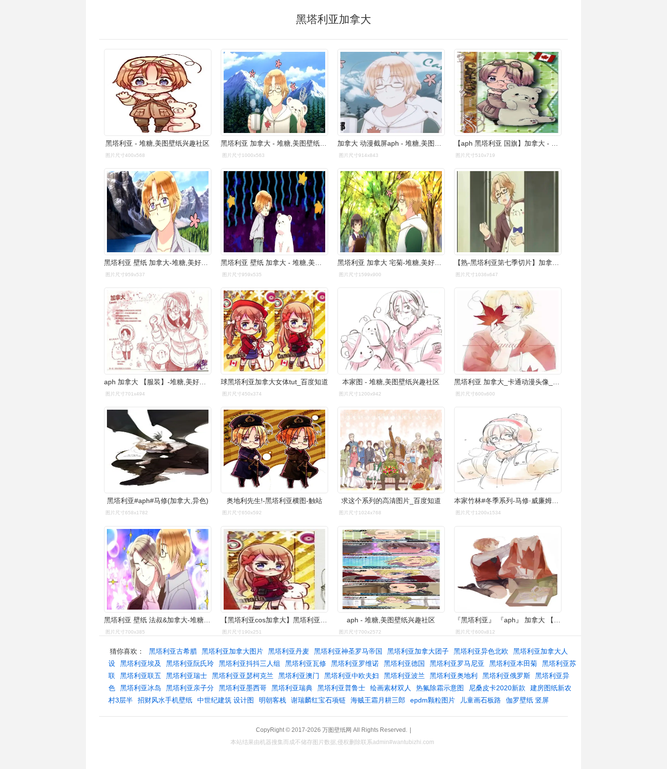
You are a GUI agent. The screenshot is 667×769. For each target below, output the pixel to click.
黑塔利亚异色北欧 (481, 651)
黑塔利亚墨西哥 (243, 688)
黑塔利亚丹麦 (288, 651)
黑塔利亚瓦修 (305, 663)
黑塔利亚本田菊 (513, 663)
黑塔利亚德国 (404, 663)
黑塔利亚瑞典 (292, 688)
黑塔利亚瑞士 (186, 676)
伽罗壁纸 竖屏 (527, 700)
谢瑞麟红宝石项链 (318, 700)
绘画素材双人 (390, 688)
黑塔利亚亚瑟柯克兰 (242, 676)
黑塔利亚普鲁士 (341, 688)
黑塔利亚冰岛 (140, 688)
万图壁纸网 (337, 729)
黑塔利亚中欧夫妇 (351, 676)
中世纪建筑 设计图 (225, 700)
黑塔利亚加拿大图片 (232, 651)
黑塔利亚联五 (140, 676)
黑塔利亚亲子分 (190, 688)
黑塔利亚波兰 (404, 676)
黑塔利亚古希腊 (173, 651)
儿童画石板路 (480, 700)
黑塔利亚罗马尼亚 (457, 663)
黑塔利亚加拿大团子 (418, 651)
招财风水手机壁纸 (165, 700)
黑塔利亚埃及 (140, 663)
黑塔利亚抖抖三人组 (249, 663)
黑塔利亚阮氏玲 (190, 663)
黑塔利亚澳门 (298, 676)
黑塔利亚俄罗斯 (506, 676)
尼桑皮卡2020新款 (497, 688)
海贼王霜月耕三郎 (378, 700)
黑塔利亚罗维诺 (355, 663)
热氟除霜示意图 (440, 688)
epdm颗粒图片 (432, 700)
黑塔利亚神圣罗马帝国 (348, 651)
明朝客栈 (272, 700)
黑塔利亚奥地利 (454, 676)
